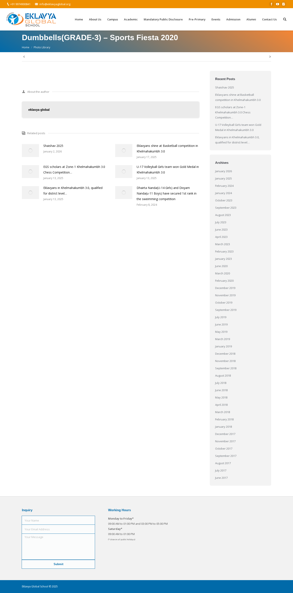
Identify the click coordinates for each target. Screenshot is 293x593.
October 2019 (223, 302)
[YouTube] (277, 4)
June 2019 (221, 324)
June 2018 (221, 390)
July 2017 (220, 470)
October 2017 (223, 448)
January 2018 (223, 427)
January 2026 (223, 171)
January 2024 (223, 193)
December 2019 (225, 288)
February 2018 (224, 419)
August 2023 (223, 215)
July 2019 (220, 317)
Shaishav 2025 (53, 146)
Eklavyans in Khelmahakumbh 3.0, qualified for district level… (73, 190)
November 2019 (225, 295)
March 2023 (222, 244)
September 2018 (225, 368)
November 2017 (225, 441)
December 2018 (225, 354)
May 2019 (221, 332)
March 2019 (222, 339)
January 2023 (223, 259)
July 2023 (220, 222)
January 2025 (223, 178)
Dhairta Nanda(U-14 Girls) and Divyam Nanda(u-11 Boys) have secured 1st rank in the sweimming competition (166, 193)
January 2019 (223, 346)
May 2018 (221, 397)
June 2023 (221, 229)
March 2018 (222, 412)
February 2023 (224, 251)
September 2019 (225, 310)
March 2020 (222, 273)
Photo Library (42, 47)
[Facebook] (271, 4)
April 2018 (221, 405)
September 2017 (225, 456)
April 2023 (221, 237)
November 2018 (225, 361)
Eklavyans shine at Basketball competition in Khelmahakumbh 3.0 (167, 148)
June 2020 (221, 266)
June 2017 (221, 478)
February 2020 (224, 281)
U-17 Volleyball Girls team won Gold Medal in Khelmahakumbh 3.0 (168, 169)
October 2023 (223, 200)
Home (25, 47)
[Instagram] (283, 4)
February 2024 (224, 186)
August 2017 (223, 463)
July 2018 (220, 383)
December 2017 (225, 434)
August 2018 (223, 375)
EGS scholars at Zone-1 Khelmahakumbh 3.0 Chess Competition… (74, 169)
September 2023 (225, 208)
